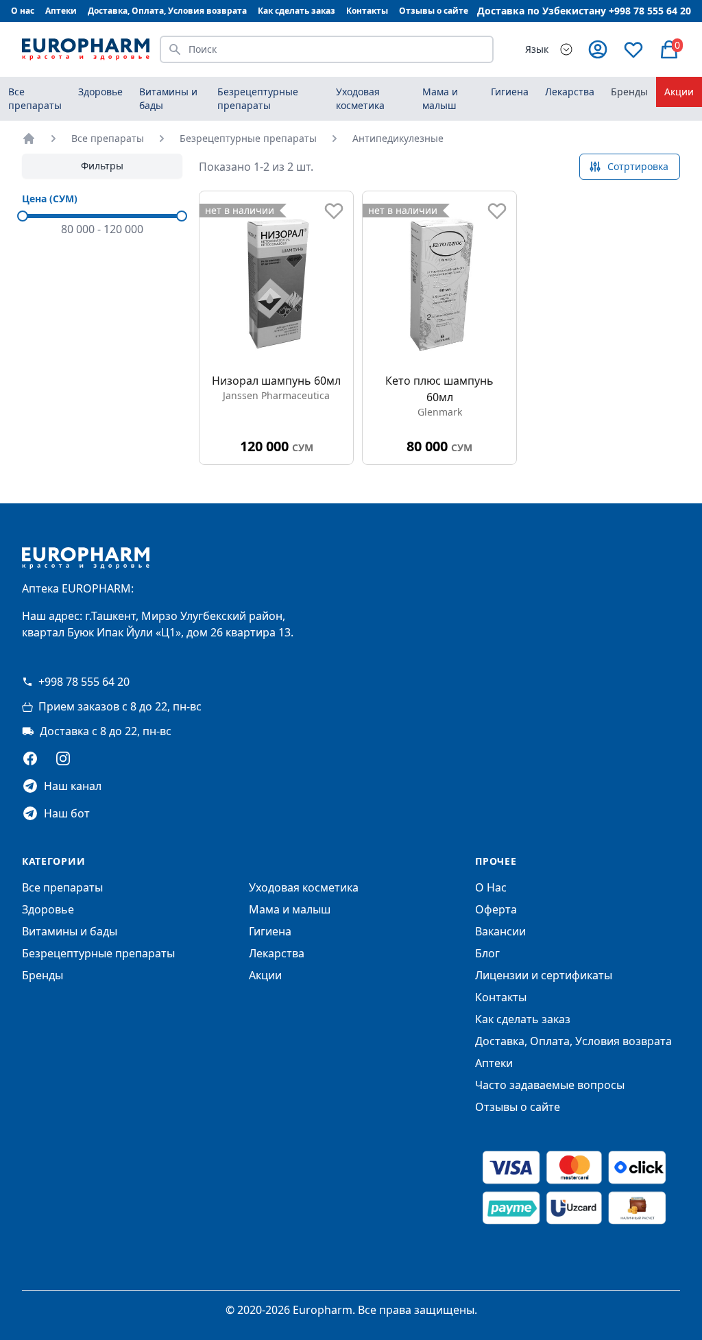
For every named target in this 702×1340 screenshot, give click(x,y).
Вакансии (500, 931)
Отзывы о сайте (433, 10)
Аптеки (61, 10)
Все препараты (35, 98)
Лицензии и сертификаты (543, 975)
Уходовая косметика (304, 887)
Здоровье (48, 909)
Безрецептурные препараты (248, 138)
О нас (22, 10)
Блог (487, 953)
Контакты (367, 10)
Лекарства (276, 953)
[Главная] (29, 138)
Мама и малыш (289, 909)
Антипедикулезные (398, 138)
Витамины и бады (69, 931)
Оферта (496, 909)
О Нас (491, 887)
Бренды (629, 91)
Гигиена (270, 931)
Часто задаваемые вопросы (550, 1084)
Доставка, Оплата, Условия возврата (167, 10)
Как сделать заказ (296, 10)
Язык (536, 49)
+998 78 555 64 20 (84, 681)
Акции (679, 91)
